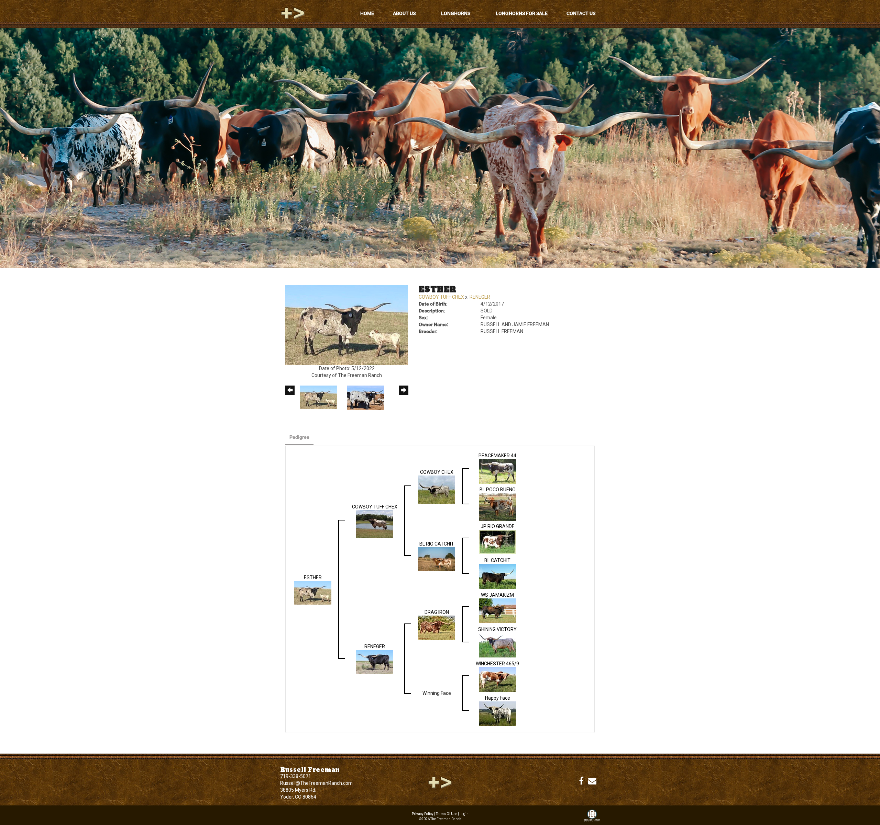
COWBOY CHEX (436, 472)
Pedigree (299, 437)
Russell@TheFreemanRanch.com (316, 783)
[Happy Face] (497, 713)
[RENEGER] (374, 661)
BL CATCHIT (497, 560)
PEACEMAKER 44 (497, 455)
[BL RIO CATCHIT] (436, 558)
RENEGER (480, 297)
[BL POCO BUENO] (497, 506)
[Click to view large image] (346, 325)
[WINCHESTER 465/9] (497, 678)
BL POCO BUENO (498, 489)
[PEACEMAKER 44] (497, 471)
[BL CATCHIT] (497, 575)
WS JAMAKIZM (497, 595)
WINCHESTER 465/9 (497, 663)
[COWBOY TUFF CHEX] (374, 523)
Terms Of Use (446, 814)
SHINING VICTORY (497, 629)
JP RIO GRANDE (498, 526)
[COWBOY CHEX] (436, 489)
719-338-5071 (295, 776)
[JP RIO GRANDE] (497, 541)
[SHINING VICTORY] (497, 644)
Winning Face (436, 693)
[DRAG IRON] (436, 627)
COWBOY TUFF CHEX (441, 297)
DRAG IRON (437, 612)
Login (464, 814)
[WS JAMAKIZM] (497, 610)
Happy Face (497, 698)
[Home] (440, 782)
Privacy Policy (422, 814)
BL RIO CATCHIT (436, 544)
